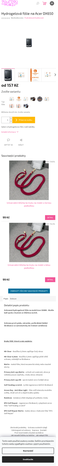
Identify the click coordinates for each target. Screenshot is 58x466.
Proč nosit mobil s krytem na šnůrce (29, 433)
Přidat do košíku (25, 120)
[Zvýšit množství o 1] (11, 118)
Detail (50, 217)
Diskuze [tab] (13, 298)
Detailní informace (8, 132)
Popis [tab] (6, 298)
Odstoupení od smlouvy (21, 430)
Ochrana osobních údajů (37, 427)
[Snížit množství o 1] (11, 121)
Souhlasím (28, 459)
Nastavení (28, 450)
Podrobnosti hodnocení (34, 18)
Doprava (35, 430)
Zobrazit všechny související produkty (29, 291)
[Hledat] (37, 3)
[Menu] (52, 3)
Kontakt (43, 430)
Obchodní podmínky (18, 427)
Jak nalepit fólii (42, 435)
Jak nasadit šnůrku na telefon (22, 435)
